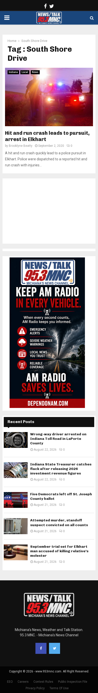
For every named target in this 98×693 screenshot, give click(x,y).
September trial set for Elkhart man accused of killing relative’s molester (59, 551)
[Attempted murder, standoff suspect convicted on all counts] (16, 526)
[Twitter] (54, 648)
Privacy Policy (35, 688)
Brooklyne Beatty (20, 146)
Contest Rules (43, 681)
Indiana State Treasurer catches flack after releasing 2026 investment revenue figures (60, 468)
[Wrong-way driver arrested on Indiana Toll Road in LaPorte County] (16, 440)
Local (25, 72)
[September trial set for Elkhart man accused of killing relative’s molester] (16, 552)
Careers (23, 681)
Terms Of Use (59, 688)
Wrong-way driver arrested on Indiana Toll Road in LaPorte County (58, 438)
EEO (10, 681)
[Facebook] (40, 648)
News (35, 72)
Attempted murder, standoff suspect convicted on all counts (59, 522)
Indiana (13, 72)
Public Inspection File (72, 681)
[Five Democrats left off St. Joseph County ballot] (16, 500)
